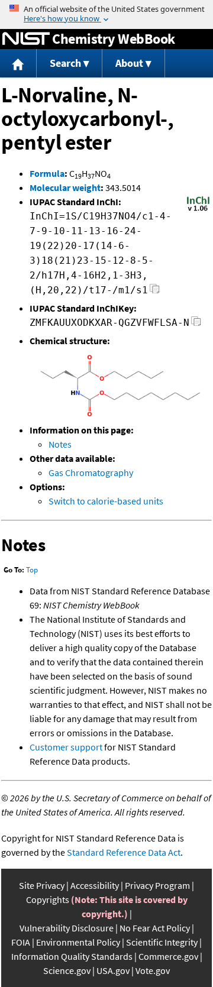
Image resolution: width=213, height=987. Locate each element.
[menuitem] (18, 63)
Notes (60, 444)
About (129, 63)
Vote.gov (152, 970)
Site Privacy (41, 885)
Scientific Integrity (162, 942)
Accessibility (94, 885)
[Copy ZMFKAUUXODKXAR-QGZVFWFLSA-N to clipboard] (196, 324)
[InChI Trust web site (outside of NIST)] (198, 210)
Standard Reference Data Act (123, 852)
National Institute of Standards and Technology (26, 39)
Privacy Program (157, 885)
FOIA (20, 942)
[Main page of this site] (18, 63)
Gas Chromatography (91, 472)
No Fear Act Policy (155, 928)
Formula (47, 173)
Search (65, 63)
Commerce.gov (168, 956)
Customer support (66, 747)
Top (32, 570)
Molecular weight (65, 187)
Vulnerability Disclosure (67, 928)
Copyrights (47, 899)
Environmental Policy (78, 942)
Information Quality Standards (72, 956)
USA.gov (113, 970)
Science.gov (67, 970)
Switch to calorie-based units (106, 501)
